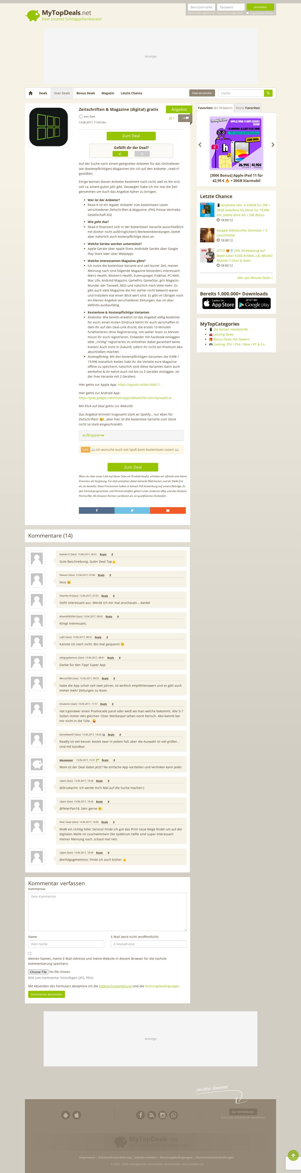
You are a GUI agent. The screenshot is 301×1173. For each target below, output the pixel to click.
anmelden (260, 7)
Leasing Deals (224, 334)
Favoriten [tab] (215, 108)
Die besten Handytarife (231, 329)
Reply (103, 554)
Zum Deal (131, 135)
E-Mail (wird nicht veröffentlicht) (134, 937)
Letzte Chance (131, 93)
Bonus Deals (85, 93)
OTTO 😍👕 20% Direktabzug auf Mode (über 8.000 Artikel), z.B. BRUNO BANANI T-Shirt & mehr (245, 256)
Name (32, 937)
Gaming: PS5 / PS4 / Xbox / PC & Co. (239, 344)
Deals (43, 93)
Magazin (108, 93)
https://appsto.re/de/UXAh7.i (139, 384)
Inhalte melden (145, 1157)
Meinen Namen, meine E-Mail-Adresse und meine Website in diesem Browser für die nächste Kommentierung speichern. (97, 960)
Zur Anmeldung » (243, 1112)
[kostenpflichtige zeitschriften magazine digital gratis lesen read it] (48, 127)
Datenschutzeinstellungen (215, 1157)
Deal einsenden (202, 93)
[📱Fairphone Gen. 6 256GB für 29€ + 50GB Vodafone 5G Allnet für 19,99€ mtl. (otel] (207, 210)
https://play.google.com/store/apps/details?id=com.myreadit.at (125, 398)
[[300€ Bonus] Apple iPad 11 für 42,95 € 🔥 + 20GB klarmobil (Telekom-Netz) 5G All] (236, 143)
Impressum (87, 1157)
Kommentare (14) (50, 536)
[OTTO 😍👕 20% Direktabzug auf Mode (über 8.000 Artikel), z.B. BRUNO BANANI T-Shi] (207, 255)
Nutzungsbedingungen (162, 986)
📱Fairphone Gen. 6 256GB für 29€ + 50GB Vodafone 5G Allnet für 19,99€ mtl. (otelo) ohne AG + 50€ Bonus (243, 210)
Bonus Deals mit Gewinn (232, 339)
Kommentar (37, 889)
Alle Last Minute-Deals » (255, 278)
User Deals (62, 93)
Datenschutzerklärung (115, 986)
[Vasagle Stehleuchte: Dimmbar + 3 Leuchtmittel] (207, 235)
